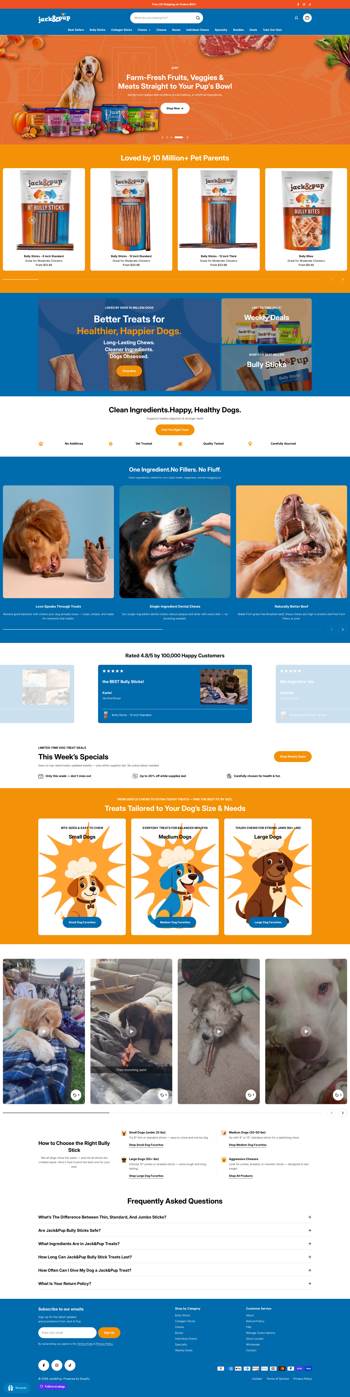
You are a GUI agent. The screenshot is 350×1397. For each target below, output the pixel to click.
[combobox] (166, 17)
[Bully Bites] (306, 211)
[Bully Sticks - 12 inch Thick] (219, 211)
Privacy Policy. (104, 1343)
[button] (171, 137)
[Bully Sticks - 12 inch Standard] (131, 211)
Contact (257, 1378)
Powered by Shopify (76, 1378)
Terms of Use (85, 1343)
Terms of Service (278, 1378)
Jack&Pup (55, 1378)
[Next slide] (187, 137)
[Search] (198, 18)
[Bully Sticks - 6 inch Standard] (44, 211)
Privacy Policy (302, 1378)
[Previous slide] (162, 137)
